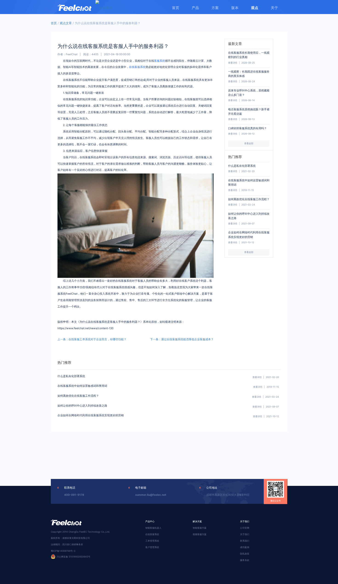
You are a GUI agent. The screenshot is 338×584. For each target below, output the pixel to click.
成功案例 (244, 547)
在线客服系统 (137, 67)
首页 (54, 23)
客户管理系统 (152, 547)
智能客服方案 (199, 527)
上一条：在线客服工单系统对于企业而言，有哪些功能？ (91, 339)
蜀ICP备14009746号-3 (63, 550)
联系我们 (244, 540)
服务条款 (244, 560)
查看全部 (248, 143)
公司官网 (244, 527)
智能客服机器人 (153, 527)
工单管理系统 (152, 540)
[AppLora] (74, 6)
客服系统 (159, 60)
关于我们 (244, 534)
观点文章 (66, 23)
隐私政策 (244, 553)
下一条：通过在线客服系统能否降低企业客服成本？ (182, 339)
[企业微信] (103, 7)
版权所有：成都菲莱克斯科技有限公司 (70, 538)
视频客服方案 (199, 534)
